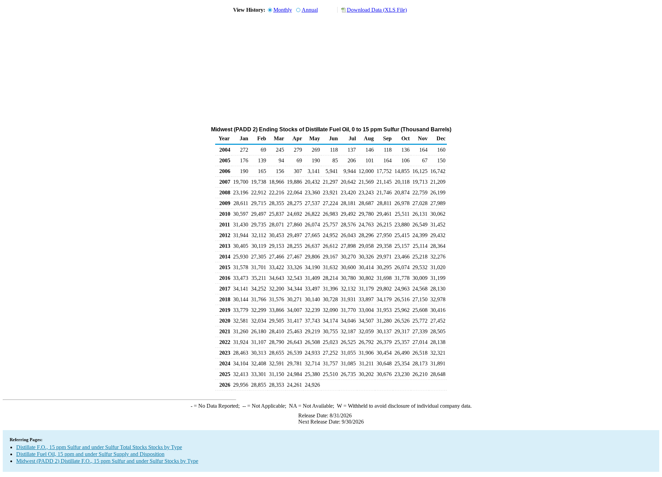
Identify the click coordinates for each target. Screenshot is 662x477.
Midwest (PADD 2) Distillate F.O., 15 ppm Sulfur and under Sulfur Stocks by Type (107, 461)
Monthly (282, 10)
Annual (310, 10)
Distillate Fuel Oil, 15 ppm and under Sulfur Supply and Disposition (90, 454)
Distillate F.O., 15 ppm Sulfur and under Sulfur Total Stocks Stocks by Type (99, 447)
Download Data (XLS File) (377, 10)
